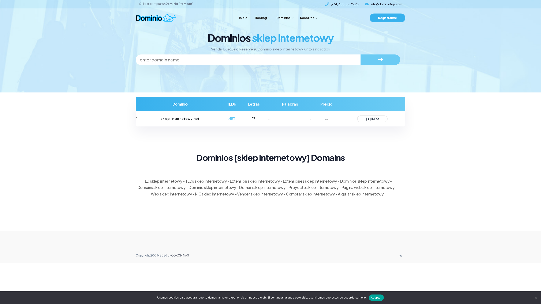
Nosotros (307, 18)
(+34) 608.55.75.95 (345, 4)
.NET (231, 118)
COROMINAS (180, 255)
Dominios (283, 18)
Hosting (261, 18)
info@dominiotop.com (386, 4)
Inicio (243, 18)
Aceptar (376, 297)
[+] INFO (372, 119)
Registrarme (387, 18)
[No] (536, 298)
